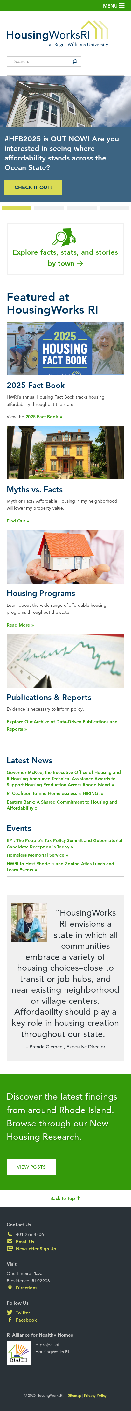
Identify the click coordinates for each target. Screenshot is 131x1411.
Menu (111, 6)
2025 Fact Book (41, 417)
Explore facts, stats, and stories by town (65, 258)
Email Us (24, 1241)
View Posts (31, 1167)
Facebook (26, 1320)
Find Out (16, 521)
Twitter (22, 1312)
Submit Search (75, 61)
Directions (26, 1288)
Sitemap (74, 1395)
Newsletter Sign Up (35, 1248)
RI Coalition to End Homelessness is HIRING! (53, 793)
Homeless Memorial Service (35, 855)
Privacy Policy (95, 1395)
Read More (18, 625)
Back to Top (63, 1198)
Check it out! (33, 187)
